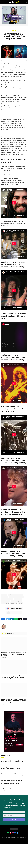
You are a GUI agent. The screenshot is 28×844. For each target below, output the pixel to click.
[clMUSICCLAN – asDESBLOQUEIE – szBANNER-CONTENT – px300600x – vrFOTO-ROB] (14, 751)
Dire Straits (19, 594)
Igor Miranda (8, 42)
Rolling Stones (5, 603)
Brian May (4, 594)
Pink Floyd (13, 601)
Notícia (14, 30)
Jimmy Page (12, 596)
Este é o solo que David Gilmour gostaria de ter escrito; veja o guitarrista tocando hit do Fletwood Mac (13, 654)
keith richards (20, 596)
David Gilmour (11, 594)
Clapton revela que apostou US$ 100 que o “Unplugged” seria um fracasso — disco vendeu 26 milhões (13, 677)
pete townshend (6, 601)
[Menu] (2, 2)
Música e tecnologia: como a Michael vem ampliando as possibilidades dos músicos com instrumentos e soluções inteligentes (12, 782)
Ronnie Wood (13, 603)
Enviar (14, 819)
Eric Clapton (5, 596)
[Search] (26, 2)
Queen (19, 601)
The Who (20, 603)
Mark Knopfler (17, 599)
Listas (11, 599)
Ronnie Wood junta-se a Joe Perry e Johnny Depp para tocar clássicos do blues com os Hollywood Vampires (13, 701)
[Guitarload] (14, 2)
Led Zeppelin (5, 599)
